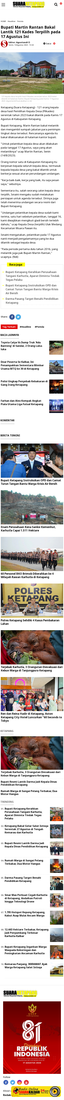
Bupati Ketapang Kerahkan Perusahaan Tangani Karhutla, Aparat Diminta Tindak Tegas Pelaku (32, 276)
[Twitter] (18, 317)
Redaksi (8, 1095)
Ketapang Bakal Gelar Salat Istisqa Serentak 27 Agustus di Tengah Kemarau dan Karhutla (26, 829)
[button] (60, 2)
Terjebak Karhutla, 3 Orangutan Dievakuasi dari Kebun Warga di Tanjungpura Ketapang (32, 668)
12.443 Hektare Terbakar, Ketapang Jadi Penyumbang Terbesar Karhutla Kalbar (26, 933)
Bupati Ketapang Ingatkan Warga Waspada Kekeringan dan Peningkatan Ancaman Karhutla (26, 950)
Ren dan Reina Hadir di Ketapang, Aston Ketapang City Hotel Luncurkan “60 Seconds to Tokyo (31, 717)
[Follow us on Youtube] (26, 1082)
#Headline (25, 326)
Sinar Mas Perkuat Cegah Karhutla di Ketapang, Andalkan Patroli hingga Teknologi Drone (26, 898)
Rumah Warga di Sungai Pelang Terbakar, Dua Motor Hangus (29, 792)
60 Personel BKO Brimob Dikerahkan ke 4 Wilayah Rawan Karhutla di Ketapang (27, 575)
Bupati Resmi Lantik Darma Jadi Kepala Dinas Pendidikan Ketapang (29, 783)
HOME (3, 21)
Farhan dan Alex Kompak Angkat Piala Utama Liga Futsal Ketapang (22, 402)
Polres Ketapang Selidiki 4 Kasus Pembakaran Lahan (30, 622)
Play (55, 1091)
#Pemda (39, 326)
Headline (11, 21)
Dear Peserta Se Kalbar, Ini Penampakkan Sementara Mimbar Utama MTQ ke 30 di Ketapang (22, 365)
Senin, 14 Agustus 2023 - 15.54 (21, 45)
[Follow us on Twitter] (12, 1082)
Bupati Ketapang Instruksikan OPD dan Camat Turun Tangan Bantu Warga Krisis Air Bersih (32, 289)
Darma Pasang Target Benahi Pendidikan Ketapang (23, 879)
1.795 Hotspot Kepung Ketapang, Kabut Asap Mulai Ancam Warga (25, 914)
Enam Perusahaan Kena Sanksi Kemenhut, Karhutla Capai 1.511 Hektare (28, 528)
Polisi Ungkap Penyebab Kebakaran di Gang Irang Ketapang (24, 383)
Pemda (20, 21)
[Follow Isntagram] (19, 1082)
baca (48, 43)
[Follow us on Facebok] (6, 1082)
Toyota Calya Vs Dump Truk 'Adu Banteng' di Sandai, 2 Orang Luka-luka (22, 346)
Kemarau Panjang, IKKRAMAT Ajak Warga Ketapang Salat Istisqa (26, 965)
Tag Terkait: (9, 326)
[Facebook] (12, 317)
